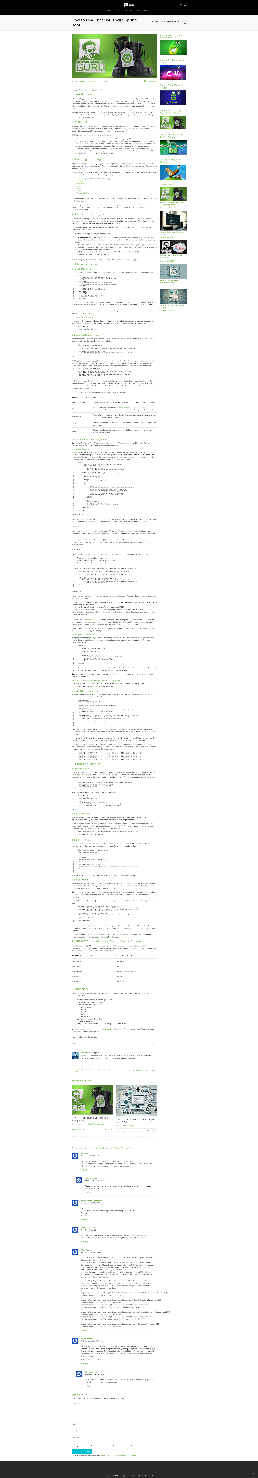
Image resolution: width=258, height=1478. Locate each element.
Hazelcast (80, 181)
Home (151, 21)
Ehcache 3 (81, 179)
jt (101, 90)
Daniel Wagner (79, 81)
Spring (79, 1124)
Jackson (124, 1126)
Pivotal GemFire (83, 193)
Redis (79, 188)
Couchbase (81, 186)
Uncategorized (98, 1124)
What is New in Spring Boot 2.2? (141, 1070)
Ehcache (130, 99)
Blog (156, 21)
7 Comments (151, 81)
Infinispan (80, 183)
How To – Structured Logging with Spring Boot (173, 204)
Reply (85, 1170)
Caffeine (80, 191)
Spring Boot (102, 81)
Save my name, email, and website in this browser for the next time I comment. (102, 1446)
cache (74, 1037)
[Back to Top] (253, 1473)
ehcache (82, 1037)
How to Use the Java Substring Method (169, 282)
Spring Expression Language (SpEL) (132, 408)
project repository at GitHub (103, 1029)
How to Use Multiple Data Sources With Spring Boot (93, 1070)
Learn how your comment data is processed (119, 1455)
